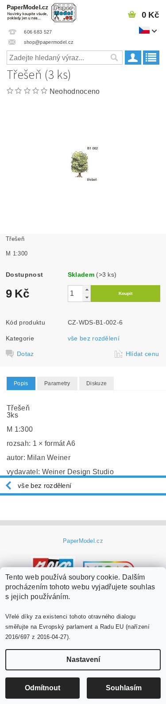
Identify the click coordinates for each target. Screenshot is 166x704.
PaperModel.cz (83, 541)
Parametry (57, 383)
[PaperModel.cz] (42, 11)
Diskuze (96, 383)
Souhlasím (124, 688)
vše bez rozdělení (94, 338)
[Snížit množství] (87, 297)
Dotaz (25, 353)
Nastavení (83, 659)
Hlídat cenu (142, 353)
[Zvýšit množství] (87, 289)
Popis (21, 383)
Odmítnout (42, 688)
